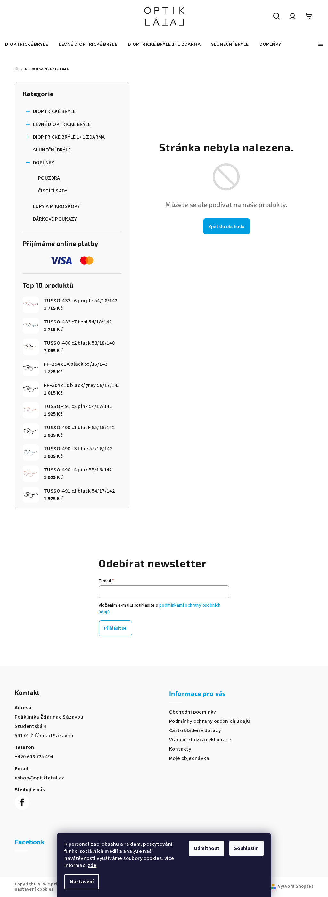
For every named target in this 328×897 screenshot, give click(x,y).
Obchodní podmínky (192, 711)
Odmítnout (206, 848)
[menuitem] (26, 44)
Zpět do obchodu (227, 226)
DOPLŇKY (43, 162)
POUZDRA (49, 178)
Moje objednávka (189, 758)
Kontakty (180, 749)
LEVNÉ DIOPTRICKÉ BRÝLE (62, 124)
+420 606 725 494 (34, 756)
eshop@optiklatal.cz (39, 777)
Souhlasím (246, 848)
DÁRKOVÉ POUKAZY (55, 219)
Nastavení (82, 881)
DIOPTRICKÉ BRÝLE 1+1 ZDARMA (69, 137)
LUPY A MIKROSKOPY (56, 206)
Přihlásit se (115, 628)
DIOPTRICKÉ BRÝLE (54, 111)
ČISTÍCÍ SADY (53, 190)
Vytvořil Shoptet (295, 886)
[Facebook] (22, 802)
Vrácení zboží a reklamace (200, 739)
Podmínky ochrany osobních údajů (209, 721)
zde (92, 865)
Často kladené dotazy (195, 730)
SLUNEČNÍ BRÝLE (52, 149)
